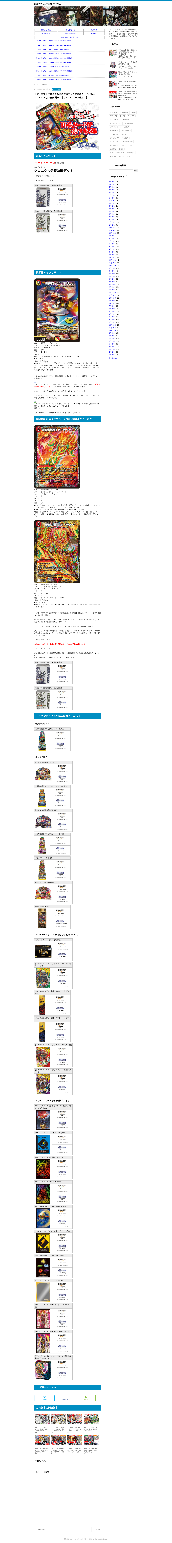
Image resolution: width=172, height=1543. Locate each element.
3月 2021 (112, 252)
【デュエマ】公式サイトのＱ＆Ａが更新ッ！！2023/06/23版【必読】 (54, 45)
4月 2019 (112, 314)
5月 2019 (112, 311)
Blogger (105, 1539)
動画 (113, 156)
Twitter (44, 1399)
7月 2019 (112, 306)
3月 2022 (112, 219)
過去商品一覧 (70, 30)
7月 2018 (112, 338)
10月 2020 (112, 265)
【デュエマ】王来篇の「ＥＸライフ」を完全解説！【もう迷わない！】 (127, 93)
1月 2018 (112, 355)
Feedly (86, 1399)
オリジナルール (115, 123)
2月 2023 (112, 195)
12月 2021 (112, 228)
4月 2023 (112, 190)
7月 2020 (112, 273)
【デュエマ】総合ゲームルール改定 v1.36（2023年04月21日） (52, 66)
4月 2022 (112, 217)
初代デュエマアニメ (117, 152)
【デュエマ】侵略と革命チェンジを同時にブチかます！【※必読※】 (127, 52)
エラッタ (125, 119)
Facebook (65, 1399)
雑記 (121, 149)
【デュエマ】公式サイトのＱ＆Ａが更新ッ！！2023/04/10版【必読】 (54, 71)
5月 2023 (112, 187)
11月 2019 (112, 295)
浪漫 (129, 156)
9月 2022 (112, 203)
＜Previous (41, 1529)
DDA (133, 112)
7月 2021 (112, 241)
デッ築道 (125, 138)
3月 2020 (112, 284)
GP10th (113, 116)
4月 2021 (112, 249)
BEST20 (113, 112)
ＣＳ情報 (124, 112)
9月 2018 (112, 333)
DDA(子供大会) (70, 34)
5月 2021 (112, 246)
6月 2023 (112, 184)
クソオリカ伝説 (124, 127)
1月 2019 (112, 322)
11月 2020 (112, 263)
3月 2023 (112, 192)
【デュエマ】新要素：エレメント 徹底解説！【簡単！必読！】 (52, 49)
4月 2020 (112, 282)
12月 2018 (112, 325)
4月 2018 (112, 346)
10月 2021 (112, 233)
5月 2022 (112, 214)
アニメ (131, 116)
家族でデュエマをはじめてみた (48, 4)
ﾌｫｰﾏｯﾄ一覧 (94, 34)
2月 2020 (112, 287)
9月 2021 (112, 236)
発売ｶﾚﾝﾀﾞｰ (46, 34)
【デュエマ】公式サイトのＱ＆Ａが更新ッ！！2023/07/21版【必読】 (54, 40)
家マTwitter (113, 358)
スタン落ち (114, 134)
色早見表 (94, 30)
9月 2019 (112, 301)
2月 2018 (112, 352)
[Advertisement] (67, 251)
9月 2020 (112, 268)
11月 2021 (112, 230)
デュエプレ (114, 141)
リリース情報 (127, 141)
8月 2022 (112, 206)
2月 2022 (112, 222)
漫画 (121, 156)
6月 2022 (112, 211)
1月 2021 (112, 257)
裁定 (113, 149)
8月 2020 (112, 271)
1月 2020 (112, 290)
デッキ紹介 (114, 138)
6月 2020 (112, 276)
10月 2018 (112, 330)
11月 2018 (112, 328)
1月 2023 (112, 198)
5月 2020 (112, 279)
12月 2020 (112, 260)
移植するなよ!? (127, 145)
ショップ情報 (125, 130)
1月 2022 (112, 225)
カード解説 (129, 123)
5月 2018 (112, 344)
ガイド (113, 127)
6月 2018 (112, 341)
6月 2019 (112, 309)
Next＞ (98, 1529)
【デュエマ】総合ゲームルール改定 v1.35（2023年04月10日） (52, 75)
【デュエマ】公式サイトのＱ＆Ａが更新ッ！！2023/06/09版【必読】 (54, 53)
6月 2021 (112, 244)
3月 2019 (112, 317)
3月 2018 (112, 349)
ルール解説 (114, 145)
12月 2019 (112, 292)
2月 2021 (112, 255)
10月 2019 (112, 298)
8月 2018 (112, 336)
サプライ (114, 130)
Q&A (122, 116)
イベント (114, 119)
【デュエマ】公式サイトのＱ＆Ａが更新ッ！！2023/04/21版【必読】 (54, 62)
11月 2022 (112, 200)
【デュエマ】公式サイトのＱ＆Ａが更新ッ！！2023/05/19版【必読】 (54, 58)
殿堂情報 (130, 152)
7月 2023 (112, 182)
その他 (124, 134)
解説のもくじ (46, 30)
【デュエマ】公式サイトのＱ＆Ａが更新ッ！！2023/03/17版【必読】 (54, 79)
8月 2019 (112, 303)
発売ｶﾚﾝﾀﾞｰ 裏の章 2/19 (69, 37)
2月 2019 (112, 319)
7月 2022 (112, 209)
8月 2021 (112, 238)
